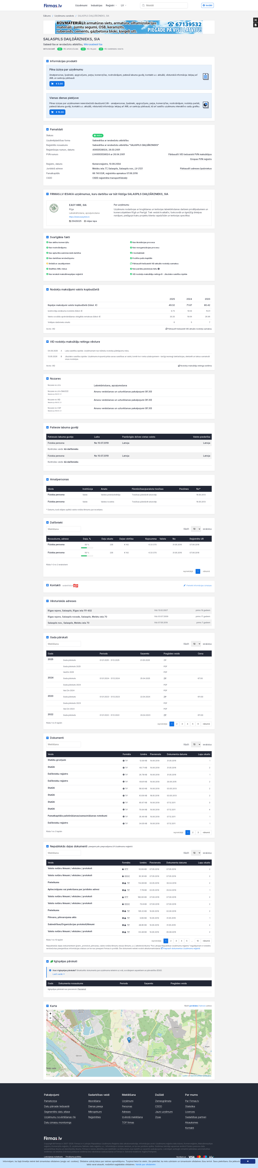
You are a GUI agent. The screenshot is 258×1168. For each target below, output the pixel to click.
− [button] (50, 1018)
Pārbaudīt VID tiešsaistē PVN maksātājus (190, 154)
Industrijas (96, 5)
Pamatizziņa (50, 1100)
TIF (128, 883)
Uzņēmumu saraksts (64, 15)
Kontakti (189, 1127)
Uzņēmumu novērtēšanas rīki (60, 1117)
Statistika (190, 1106)
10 (198, 941)
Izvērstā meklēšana (132, 1117)
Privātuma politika (73, 1157)
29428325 (76, 221)
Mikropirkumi (95, 1111)
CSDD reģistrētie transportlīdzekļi (109, 178)
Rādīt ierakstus (198, 529)
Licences (190, 1111)
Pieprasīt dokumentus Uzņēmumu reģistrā (181, 948)
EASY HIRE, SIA (78, 205)
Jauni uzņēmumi (164, 1111)
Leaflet (184, 1075)
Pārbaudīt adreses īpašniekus (196, 168)
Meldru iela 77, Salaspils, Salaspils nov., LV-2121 (117, 168)
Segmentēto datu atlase (57, 1111)
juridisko (193, 1006)
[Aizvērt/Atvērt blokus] (255, 20)
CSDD (158, 1106)
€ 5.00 (59, 83)
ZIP (165, 678)
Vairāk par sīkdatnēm (146, 1164)
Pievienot (82, 989)
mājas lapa (91, 221)
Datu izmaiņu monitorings (57, 1122)
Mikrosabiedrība (93, 44)
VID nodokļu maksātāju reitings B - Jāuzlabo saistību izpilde (159, 274)
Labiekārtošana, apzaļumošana (110, 385)
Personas (127, 1106)
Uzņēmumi (81, 5)
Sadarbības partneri (195, 1117)
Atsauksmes (191, 1122)
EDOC (127, 876)
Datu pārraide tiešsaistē (56, 1106)
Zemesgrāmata (163, 1100)
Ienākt (209, 5)
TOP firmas (128, 1122)
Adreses (126, 1111)
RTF (126, 869)
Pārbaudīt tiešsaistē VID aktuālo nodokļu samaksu (155, 263)
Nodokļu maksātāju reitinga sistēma (196, 366)
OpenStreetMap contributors (200, 1075)
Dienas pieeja (95, 1106)
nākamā (206, 724)
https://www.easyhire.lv (79, 217)
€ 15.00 (60, 112)
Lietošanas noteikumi (53, 1157)
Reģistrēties (94, 1117)
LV (122, 5)
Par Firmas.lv (192, 1100)
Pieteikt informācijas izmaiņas (199, 586)
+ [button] (50, 1013)
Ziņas (158, 1117)
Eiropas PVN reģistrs (201, 159)
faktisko (202, 1006)
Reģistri (110, 5)
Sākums (47, 15)
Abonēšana (94, 1100)
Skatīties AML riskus (58, 269)
